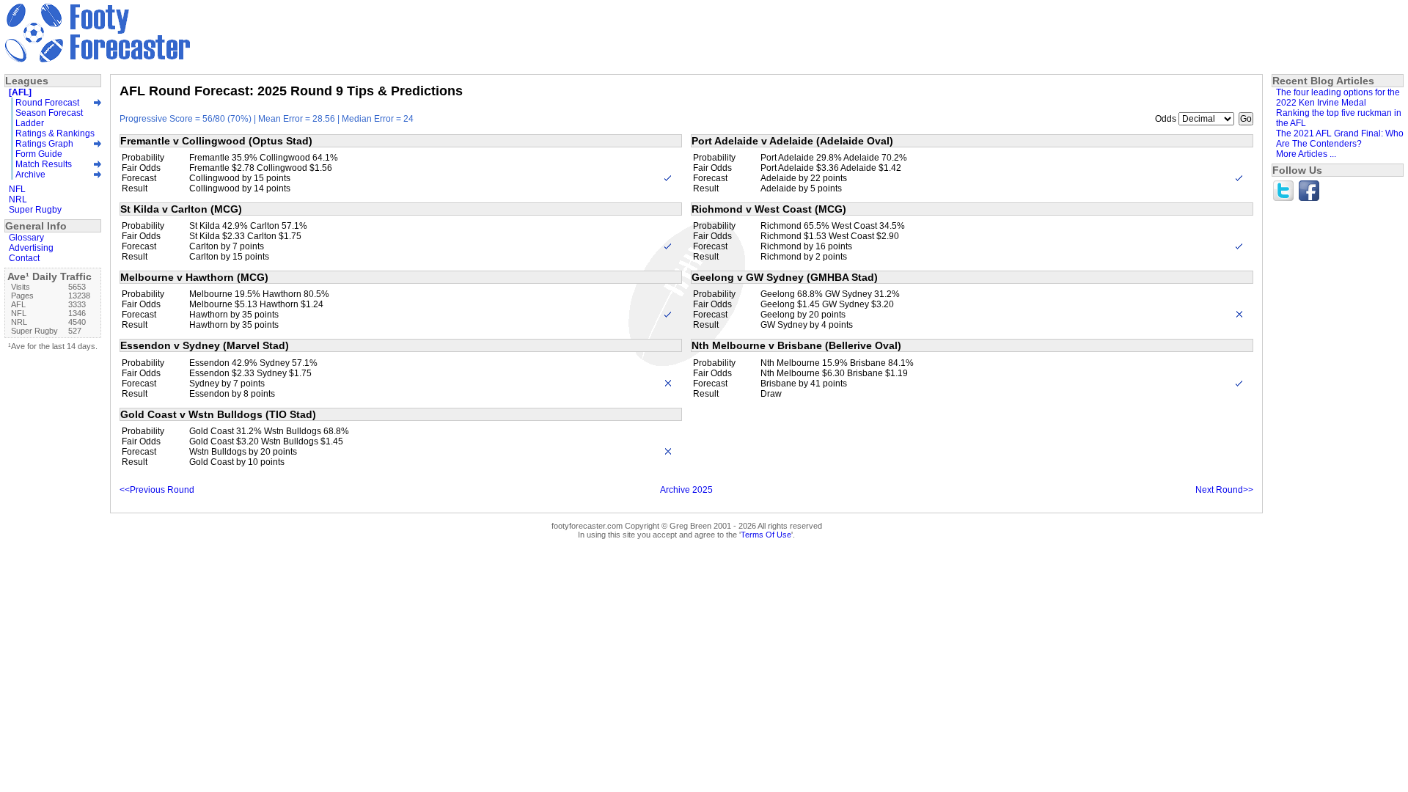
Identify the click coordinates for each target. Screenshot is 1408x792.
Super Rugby (35, 210)
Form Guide (38, 154)
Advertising (31, 248)
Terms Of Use (766, 534)
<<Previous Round (157, 490)
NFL (17, 189)
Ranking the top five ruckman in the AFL (1338, 118)
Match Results (43, 164)
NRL (18, 199)
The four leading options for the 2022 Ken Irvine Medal (1338, 97)
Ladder (29, 123)
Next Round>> (1224, 490)
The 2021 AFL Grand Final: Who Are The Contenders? (1340, 138)
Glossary (26, 237)
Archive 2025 (686, 490)
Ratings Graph (44, 144)
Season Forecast (49, 113)
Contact (24, 258)
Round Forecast (47, 103)
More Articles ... (1306, 154)
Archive (30, 174)
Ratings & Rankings (55, 133)
